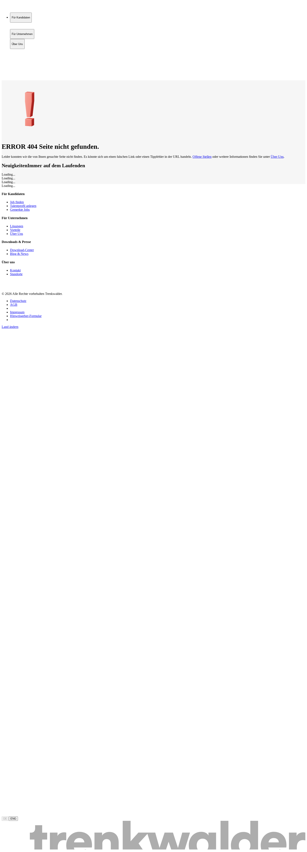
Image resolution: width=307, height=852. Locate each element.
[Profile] (5, 74)
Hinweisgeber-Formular (26, 316)
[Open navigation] (3, 79)
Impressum (17, 312)
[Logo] (17, 7)
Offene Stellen (202, 156)
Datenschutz (18, 301)
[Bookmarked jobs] (4, 69)
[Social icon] (6, 286)
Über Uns (17, 60)
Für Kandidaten (21, 51)
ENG (13, 818)
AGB (13, 304)
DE (5, 818)
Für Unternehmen (22, 55)
